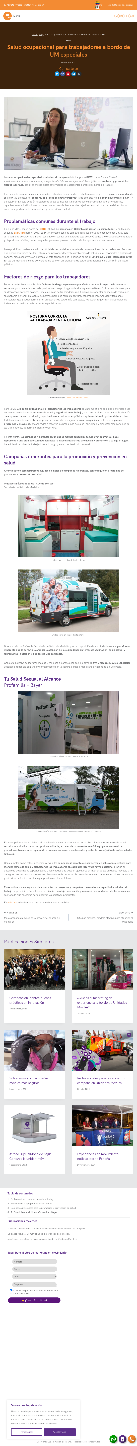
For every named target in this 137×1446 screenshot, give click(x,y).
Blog (68, 41)
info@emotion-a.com (32, 5)
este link (12, 902)
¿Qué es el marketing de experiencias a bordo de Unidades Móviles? (102, 1002)
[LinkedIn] (116, 16)
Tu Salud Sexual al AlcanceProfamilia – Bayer (34, 1212)
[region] (43, 1419)
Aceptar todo (59, 1432)
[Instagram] (121, 16)
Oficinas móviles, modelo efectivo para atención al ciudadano (105, 917)
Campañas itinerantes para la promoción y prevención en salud (43, 1208)
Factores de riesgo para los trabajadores (31, 1203)
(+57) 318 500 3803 (14, 5)
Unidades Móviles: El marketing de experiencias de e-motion (39, 1233)
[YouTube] (131, 16)
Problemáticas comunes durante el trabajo (32, 1199)
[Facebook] (126, 16)
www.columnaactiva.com (78, 397)
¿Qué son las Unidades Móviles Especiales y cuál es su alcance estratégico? (46, 1228)
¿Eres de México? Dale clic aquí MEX (114, 7)
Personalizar (27, 1432)
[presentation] (34, 969)
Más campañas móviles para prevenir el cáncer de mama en (32, 917)
